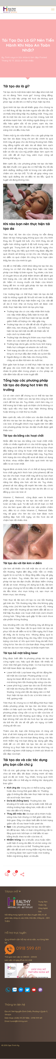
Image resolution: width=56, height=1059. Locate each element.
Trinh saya (10, 57)
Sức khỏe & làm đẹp (29, 57)
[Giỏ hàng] (14, 991)
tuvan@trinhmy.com (19, 1021)
